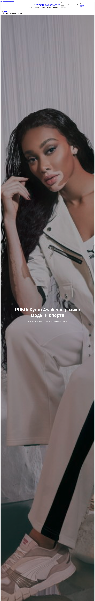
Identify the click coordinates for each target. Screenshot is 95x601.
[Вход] (77, 5)
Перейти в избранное (82, 6)
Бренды (37, 7)
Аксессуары (55, 7)
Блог (16, 4)
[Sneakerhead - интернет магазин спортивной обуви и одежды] (47, 5)
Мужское (43, 7)
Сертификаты (10, 4)
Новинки (31, 7)
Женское (49, 7)
